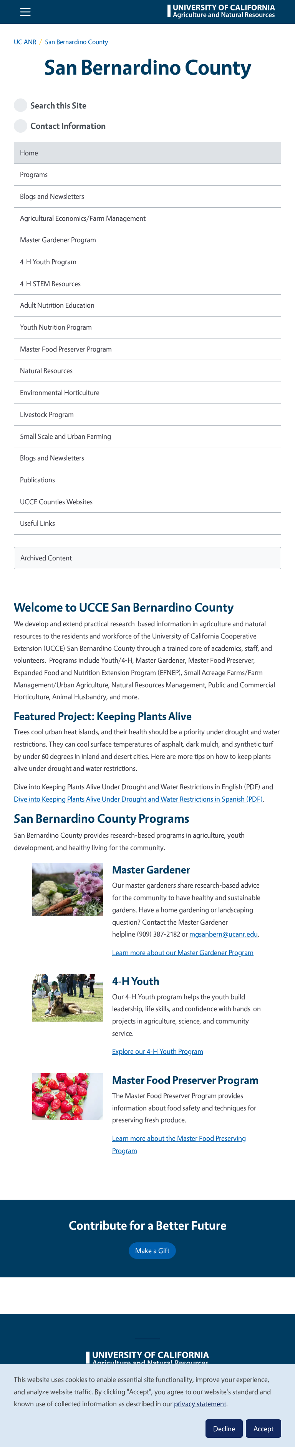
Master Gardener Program (58, 239)
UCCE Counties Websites (56, 501)
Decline (224, 1428)
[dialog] (147, 1405)
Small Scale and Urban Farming (65, 436)
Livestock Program (47, 414)
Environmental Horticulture (59, 392)
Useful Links (37, 523)
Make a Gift (152, 1250)
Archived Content (46, 557)
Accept (263, 1428)
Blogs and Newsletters (52, 196)
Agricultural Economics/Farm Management (83, 218)
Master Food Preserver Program (66, 348)
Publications (37, 479)
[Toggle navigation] (25, 11)
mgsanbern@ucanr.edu (223, 934)
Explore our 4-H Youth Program (157, 1051)
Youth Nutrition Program (56, 327)
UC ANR (25, 42)
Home (29, 152)
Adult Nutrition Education (57, 305)
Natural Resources (46, 370)
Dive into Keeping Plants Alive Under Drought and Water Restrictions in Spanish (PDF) (138, 799)
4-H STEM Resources (50, 283)
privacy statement (200, 1403)
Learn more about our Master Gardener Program (183, 952)
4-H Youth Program (48, 261)
